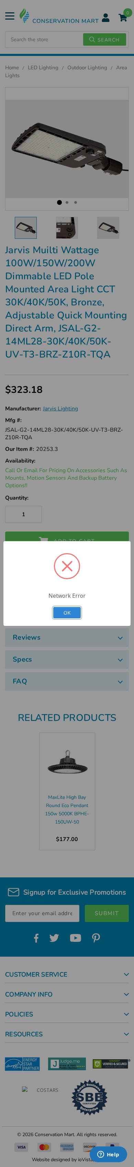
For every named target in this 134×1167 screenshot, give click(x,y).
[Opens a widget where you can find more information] (108, 1155)
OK (67, 612)
